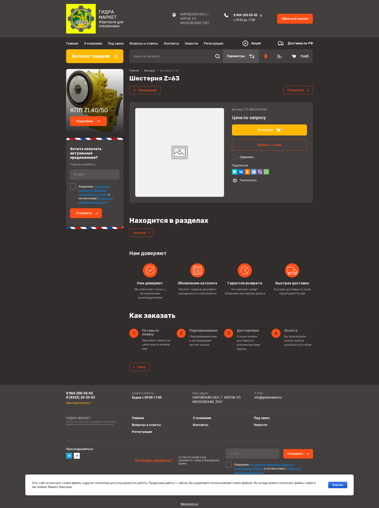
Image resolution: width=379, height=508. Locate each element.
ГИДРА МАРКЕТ (108, 14)
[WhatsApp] (266, 172)
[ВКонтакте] (241, 172)
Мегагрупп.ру (189, 504)
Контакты (171, 43)
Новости (191, 43)
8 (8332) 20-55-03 (80, 397)
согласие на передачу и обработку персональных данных (93, 190)
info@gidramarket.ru (268, 397)
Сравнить (247, 157)
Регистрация (213, 43)
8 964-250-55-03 (245, 15)
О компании (93, 43)
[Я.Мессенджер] (234, 172)
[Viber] (260, 172)
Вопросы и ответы (144, 43)
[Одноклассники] (247, 172)
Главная (72, 43)
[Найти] (217, 56)
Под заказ (116, 43)
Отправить (84, 213)
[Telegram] (253, 172)
